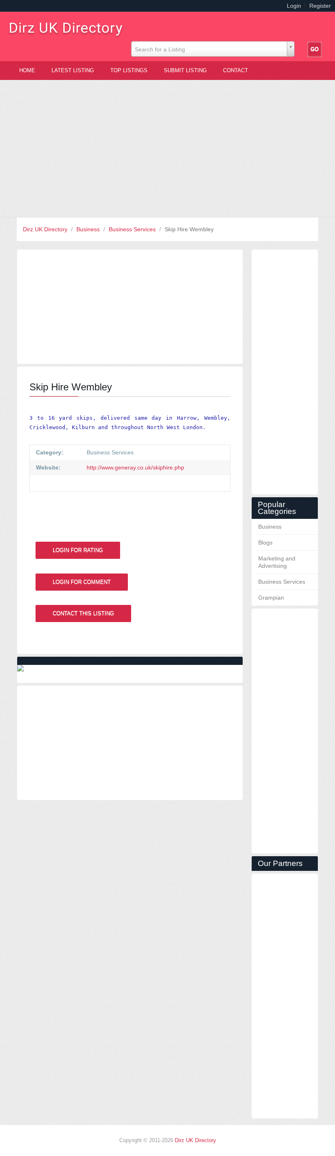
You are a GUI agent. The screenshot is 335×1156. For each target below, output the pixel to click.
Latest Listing (72, 70)
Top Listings (128, 70)
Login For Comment (82, 582)
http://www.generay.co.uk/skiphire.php (134, 467)
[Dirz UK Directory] (69, 26)
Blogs (265, 542)
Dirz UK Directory (46, 229)
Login (294, 5)
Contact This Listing (83, 613)
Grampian (271, 597)
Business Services (133, 229)
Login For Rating (78, 550)
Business (88, 229)
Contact (235, 70)
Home (27, 70)
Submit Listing (185, 70)
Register (320, 5)
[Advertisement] (167, 148)
